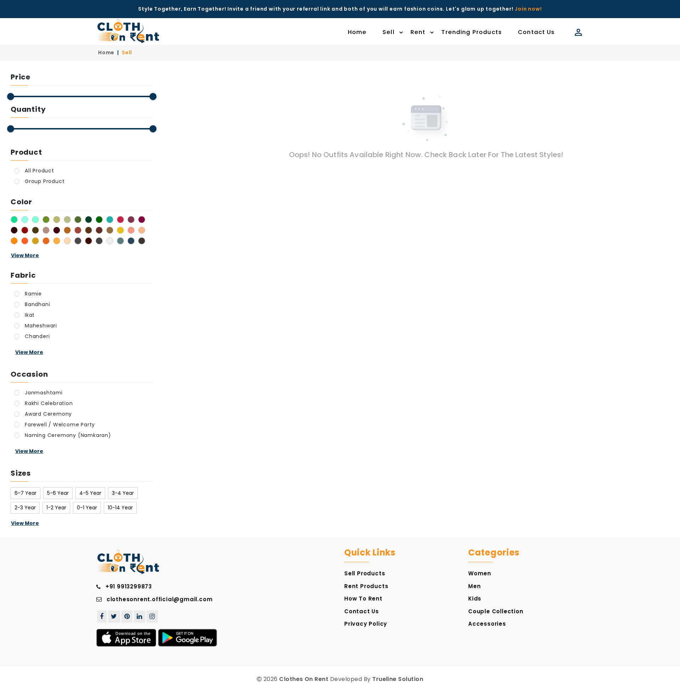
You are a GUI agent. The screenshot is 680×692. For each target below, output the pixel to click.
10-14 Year (120, 507)
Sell (388, 32)
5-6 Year (58, 493)
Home (357, 32)
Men (474, 586)
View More (25, 255)
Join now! (528, 8)
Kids (474, 598)
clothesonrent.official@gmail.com (160, 599)
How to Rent (363, 598)
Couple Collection (495, 611)
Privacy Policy (365, 623)
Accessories (487, 623)
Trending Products (471, 32)
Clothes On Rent (303, 679)
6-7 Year (25, 493)
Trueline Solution (397, 679)
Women (479, 573)
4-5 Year (90, 493)
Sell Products (364, 573)
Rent (418, 32)
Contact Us (536, 32)
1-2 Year (56, 507)
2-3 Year (25, 507)
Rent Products (366, 586)
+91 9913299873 (129, 586)
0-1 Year (87, 507)
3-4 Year (123, 493)
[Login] (577, 32)
